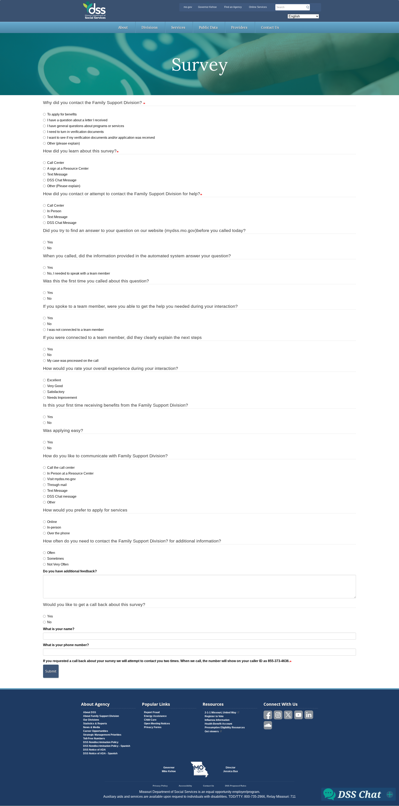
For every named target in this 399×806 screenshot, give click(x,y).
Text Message (57, 174)
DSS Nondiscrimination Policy (100, 742)
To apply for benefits (62, 114)
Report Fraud (152, 712)
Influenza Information (217, 720)
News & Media (91, 727)
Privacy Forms (152, 727)
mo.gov (188, 7)
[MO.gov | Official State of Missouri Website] (199, 769)
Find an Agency (233, 7)
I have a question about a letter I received (77, 120)
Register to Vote (214, 716)
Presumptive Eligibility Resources (225, 727)
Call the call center (61, 467)
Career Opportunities (95, 731)
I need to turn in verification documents (75, 132)
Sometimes (55, 558)
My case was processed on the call (73, 360)
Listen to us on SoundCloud (268, 724)
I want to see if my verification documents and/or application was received (101, 137)
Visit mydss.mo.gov (61, 479)
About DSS (89, 712)
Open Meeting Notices (157, 723)
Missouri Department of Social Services (123, 4)
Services (178, 27)
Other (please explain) (63, 143)
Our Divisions (91, 719)
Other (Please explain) (63, 186)
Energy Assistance (155, 716)
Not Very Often (58, 564)
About (123, 27)
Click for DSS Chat (358, 794)
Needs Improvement (62, 397)
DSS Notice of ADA (94, 749)
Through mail (57, 485)
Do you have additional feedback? (70, 571)
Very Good (55, 386)
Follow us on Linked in (308, 714)
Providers (239, 27)
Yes (50, 242)
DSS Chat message (61, 496)
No (49, 248)
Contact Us (270, 27)
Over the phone (58, 533)
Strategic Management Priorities (102, 734)
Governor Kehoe (207, 7)
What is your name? (58, 629)
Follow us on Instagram (278, 714)
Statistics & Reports (95, 723)
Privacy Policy (160, 786)
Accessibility (185, 786)
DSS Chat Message (61, 180)
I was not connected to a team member (75, 329)
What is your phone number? (66, 645)
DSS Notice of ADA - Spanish (100, 753)
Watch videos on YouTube (298, 714)
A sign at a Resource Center (68, 168)
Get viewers (212, 731)
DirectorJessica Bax (230, 769)
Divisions (150, 27)
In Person (54, 211)
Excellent (54, 380)
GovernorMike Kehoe (169, 769)
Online (52, 522)
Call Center (55, 162)
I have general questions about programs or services (85, 126)
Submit (307, 7)
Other (51, 502)
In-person (54, 527)
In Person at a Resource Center (70, 473)
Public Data (208, 27)
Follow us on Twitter (288, 714)
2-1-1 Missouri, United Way (220, 712)
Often (51, 553)
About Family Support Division (101, 716)
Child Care (150, 719)
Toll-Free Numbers (94, 738)
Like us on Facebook (268, 714)
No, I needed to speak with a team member (78, 273)
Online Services (258, 7)
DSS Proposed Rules (235, 786)
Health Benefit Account (218, 723)
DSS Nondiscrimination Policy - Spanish (106, 746)
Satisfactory (55, 392)
